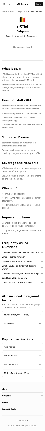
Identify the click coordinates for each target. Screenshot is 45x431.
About (4, 389)
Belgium (21, 11)
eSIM (12, 11)
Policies (5, 402)
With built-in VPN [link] (35, 11)
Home (4, 11)
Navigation (7, 396)
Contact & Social (9, 409)
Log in (39, 4)
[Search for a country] (10, 4)
